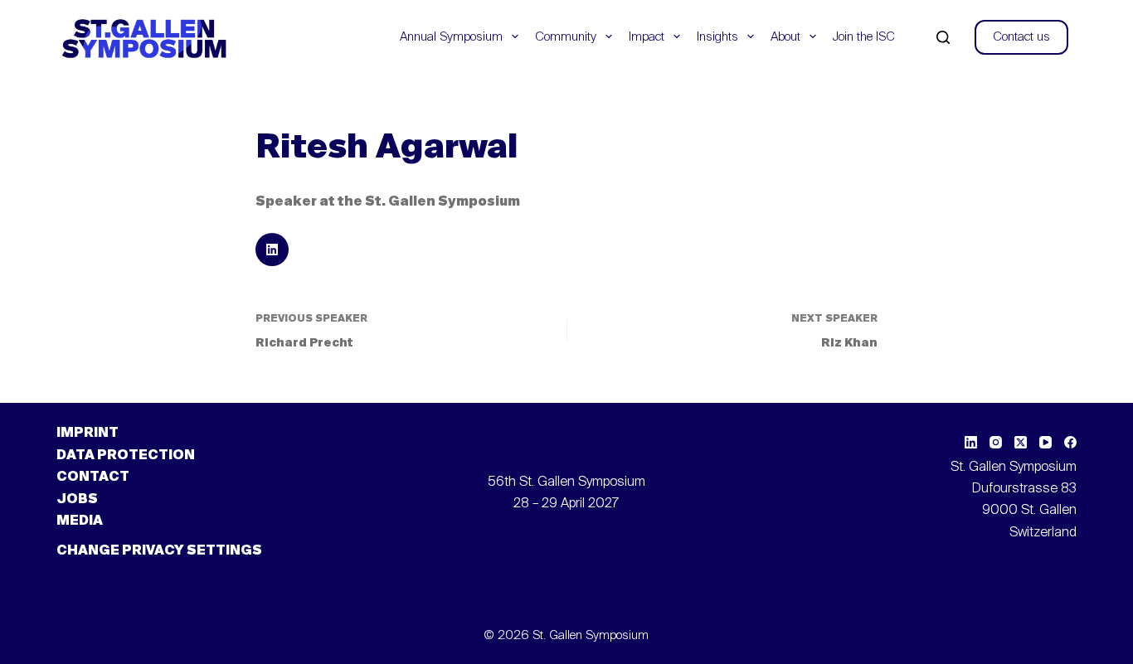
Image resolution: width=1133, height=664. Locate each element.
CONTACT (92, 477)
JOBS (77, 499)
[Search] (943, 37)
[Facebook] (1070, 442)
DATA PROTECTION (125, 456)
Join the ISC (864, 37)
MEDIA (79, 521)
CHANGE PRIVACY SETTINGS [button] (159, 551)
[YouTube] (1045, 442)
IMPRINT (87, 433)
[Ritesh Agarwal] (272, 249)
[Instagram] (996, 442)
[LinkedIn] (971, 442)
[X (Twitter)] (1020, 442)
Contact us (1021, 37)
